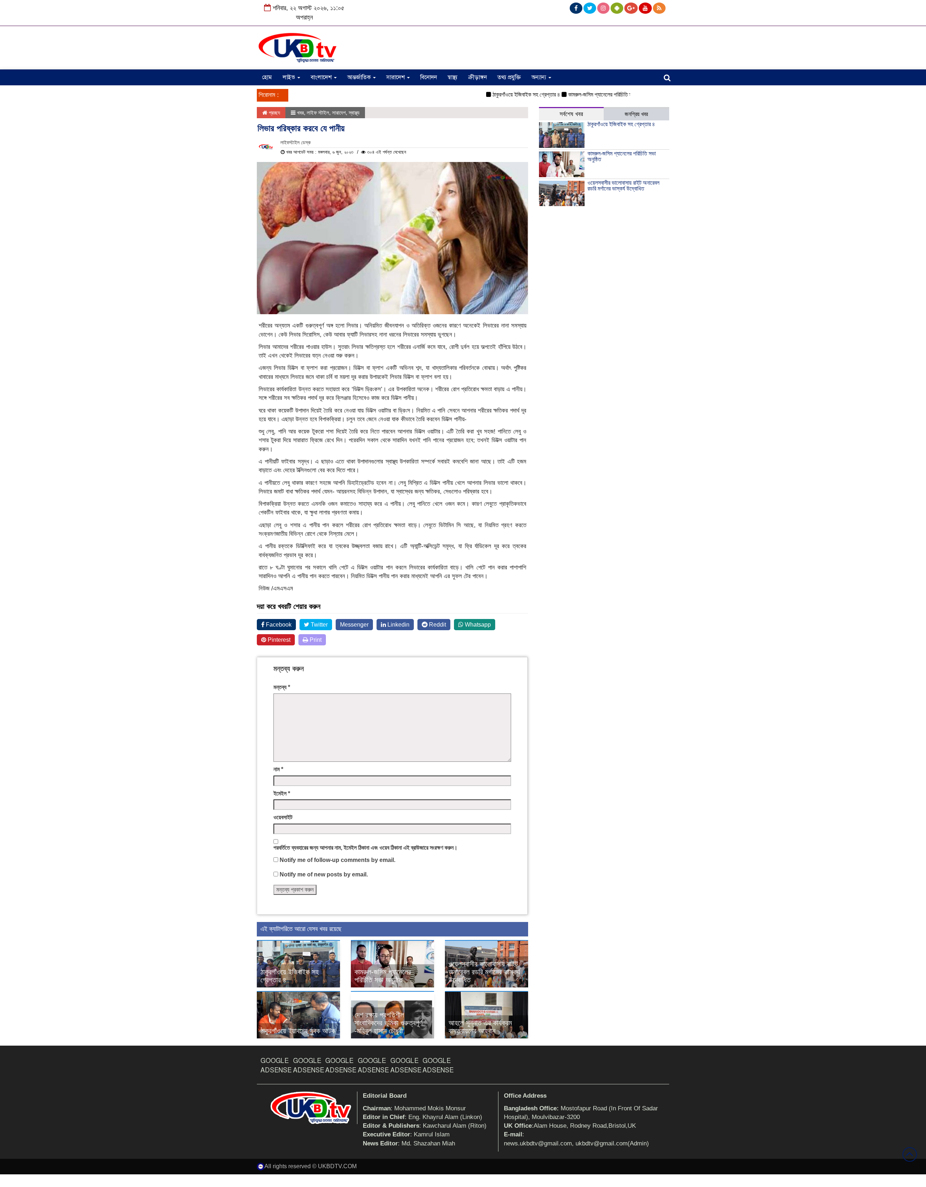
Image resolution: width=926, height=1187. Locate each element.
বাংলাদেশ (322, 77)
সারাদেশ (396, 77)
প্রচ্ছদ (273, 113)
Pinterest (278, 640)
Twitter (318, 625)
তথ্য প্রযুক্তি (509, 77)
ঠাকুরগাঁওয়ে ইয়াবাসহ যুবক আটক (297, 1031)
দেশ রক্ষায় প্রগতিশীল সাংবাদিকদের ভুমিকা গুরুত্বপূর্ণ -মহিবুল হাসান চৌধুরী (388, 1023)
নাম (278, 769)
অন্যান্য (539, 77)
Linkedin (397, 625)
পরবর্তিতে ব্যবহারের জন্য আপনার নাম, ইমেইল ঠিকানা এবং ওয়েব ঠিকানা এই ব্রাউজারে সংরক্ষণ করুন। (365, 848)
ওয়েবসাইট (282, 817)
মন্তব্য (281, 687)
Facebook (278, 625)
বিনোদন (428, 77)
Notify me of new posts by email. (324, 874)
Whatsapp (477, 625)
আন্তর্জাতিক (359, 77)
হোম (267, 77)
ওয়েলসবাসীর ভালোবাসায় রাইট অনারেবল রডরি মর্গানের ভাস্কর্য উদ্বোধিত (484, 972)
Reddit (437, 625)
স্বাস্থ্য (452, 77)
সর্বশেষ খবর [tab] (571, 114)
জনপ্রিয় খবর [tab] (636, 114)
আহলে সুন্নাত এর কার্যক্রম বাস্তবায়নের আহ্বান (480, 1027)
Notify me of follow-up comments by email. (337, 860)
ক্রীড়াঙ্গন (477, 77)
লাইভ (290, 77)
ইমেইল (281, 793)
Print (315, 640)
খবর (300, 113)
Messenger (354, 625)
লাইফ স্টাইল (318, 113)
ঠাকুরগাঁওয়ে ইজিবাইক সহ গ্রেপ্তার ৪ (502, 94)
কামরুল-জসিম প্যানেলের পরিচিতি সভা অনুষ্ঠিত (586, 94)
